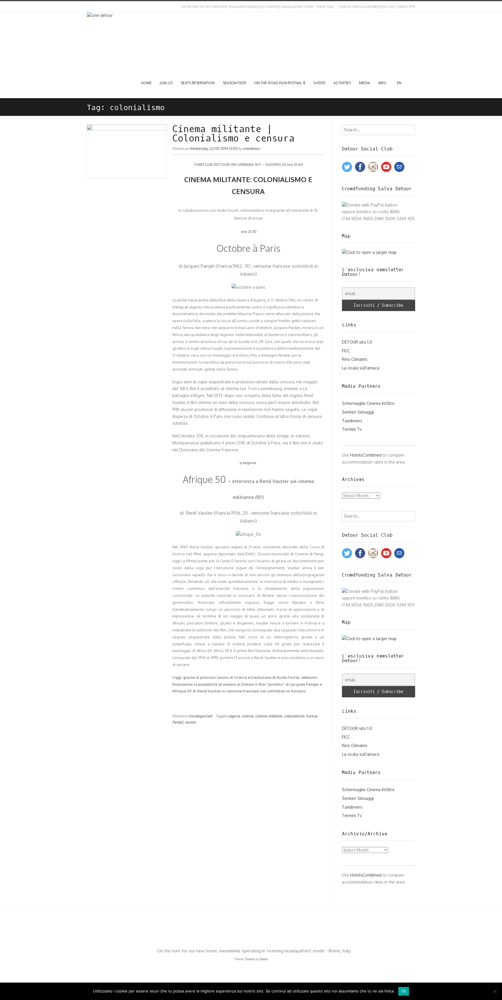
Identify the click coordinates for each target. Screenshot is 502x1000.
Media (364, 83)
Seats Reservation (198, 83)
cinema (247, 716)
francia (311, 716)
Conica (250, 959)
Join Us (166, 83)
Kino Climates (354, 359)
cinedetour (251, 148)
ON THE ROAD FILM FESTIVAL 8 (279, 83)
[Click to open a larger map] (369, 252)
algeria (234, 716)
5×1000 (319, 83)
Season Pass (234, 83)
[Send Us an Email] (88, 6)
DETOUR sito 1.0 (357, 342)
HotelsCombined (365, 455)
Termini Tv (352, 429)
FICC (346, 350)
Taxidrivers (352, 420)
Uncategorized (200, 716)
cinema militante (268, 716)
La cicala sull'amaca (360, 367)
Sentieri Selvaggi (358, 412)
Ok (403, 991)
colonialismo (294, 716)
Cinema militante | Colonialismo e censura (233, 134)
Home (146, 83)
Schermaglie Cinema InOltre (368, 403)
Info (382, 83)
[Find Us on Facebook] (93, 6)
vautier (190, 722)
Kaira (264, 959)
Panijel (177, 722)
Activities (342, 83)
